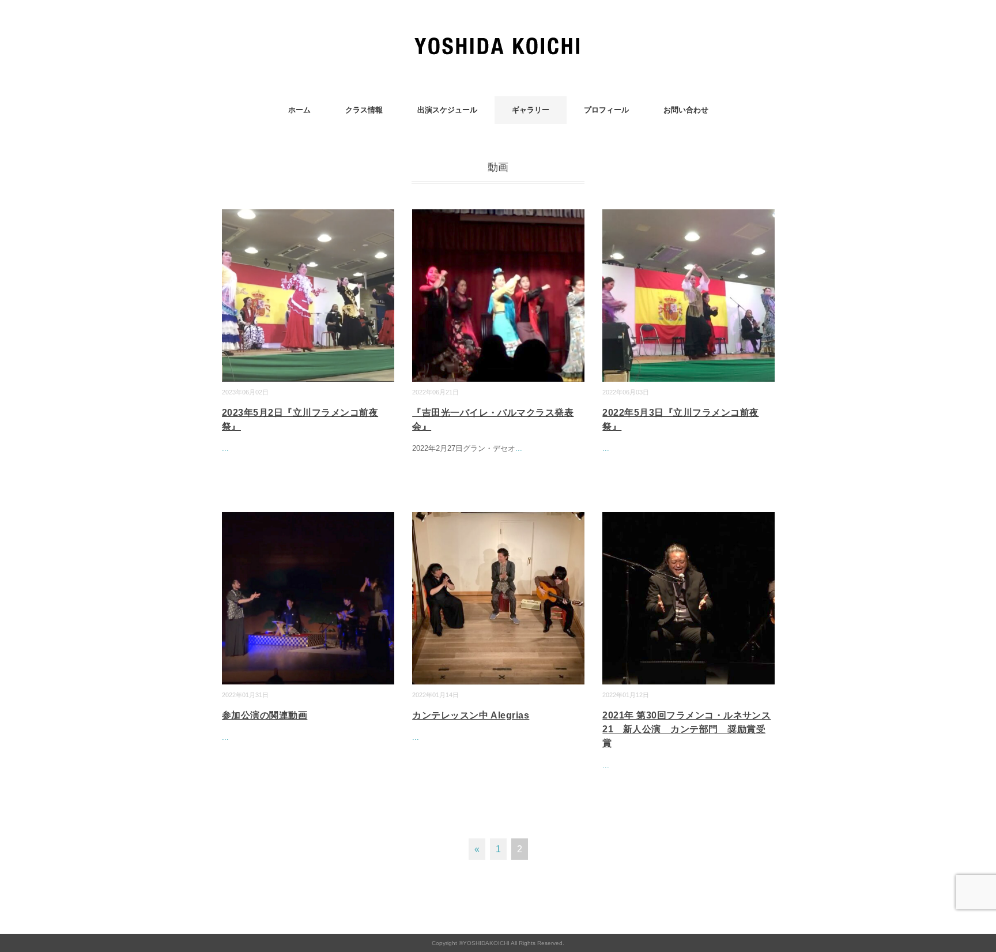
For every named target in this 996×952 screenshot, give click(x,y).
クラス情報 (364, 110)
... (225, 448)
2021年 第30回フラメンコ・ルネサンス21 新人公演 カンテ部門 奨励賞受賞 (686, 729)
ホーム (299, 110)
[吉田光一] (498, 43)
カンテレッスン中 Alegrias (470, 715)
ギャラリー (530, 110)
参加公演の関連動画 (264, 715)
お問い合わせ (685, 110)
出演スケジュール (447, 110)
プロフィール (606, 110)
